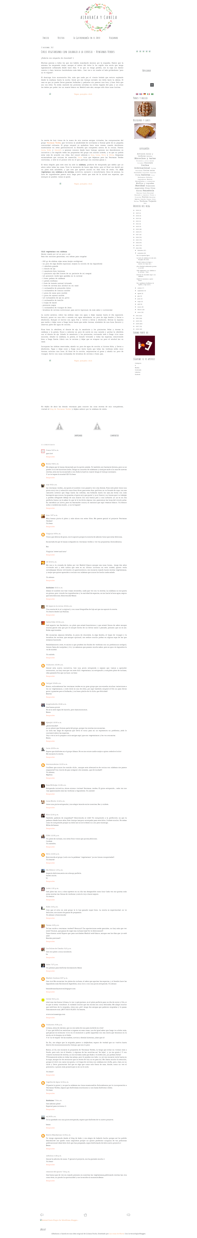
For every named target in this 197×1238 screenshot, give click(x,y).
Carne (151, 161)
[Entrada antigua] (128, 1215)
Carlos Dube (50, 622)
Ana (92, 155)
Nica (48, 815)
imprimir (78, 435)
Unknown (50, 665)
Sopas (149, 199)
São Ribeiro (50, 870)
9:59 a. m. (57, 534)
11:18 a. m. (62, 785)
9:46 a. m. (55, 464)
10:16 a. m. (53, 562)
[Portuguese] (152, 94)
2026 (137, 210)
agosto (139, 293)
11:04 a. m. (66, 1135)
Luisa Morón (51, 801)
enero (139, 312)
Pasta (145, 193)
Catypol (49, 683)
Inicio (46, 38)
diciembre (140, 250)
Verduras (144, 201)
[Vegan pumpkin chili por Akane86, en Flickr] (82, 115)
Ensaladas (138, 172)
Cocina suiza (149, 170)
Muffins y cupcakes (145, 183)
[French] (141, 94)
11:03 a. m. (63, 764)
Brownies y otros (142, 161)
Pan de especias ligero (143, 255)
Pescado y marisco (142, 195)
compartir (114, 435)
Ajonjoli (49, 722)
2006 (138, 329)
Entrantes (146, 172)
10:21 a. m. (59, 588)
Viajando (113, 38)
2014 (137, 242)
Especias (153, 172)
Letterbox (137, 372)
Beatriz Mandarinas (54, 1135)
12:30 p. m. (55, 835)
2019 (137, 229)
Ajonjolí (57, 150)
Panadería (148, 190)
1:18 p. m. (58, 1156)
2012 (137, 248)
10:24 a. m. (68, 606)
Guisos (153, 175)
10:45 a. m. (57, 683)
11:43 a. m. (61, 801)
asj (47, 1116)
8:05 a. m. (52, 1116)
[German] (145, 94)
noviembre (140, 253)
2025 (137, 213)
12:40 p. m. (55, 854)
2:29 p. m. (55, 925)
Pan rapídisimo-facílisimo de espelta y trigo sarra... (145, 283)
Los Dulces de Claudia (54, 948)
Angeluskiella (52, 704)
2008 (137, 323)
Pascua (139, 193)
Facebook (137, 374)
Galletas (145, 175)
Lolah (48, 888)
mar (47, 485)
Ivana (48, 450)
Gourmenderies (52, 764)
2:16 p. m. (54, 907)
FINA (48, 835)
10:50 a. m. (57, 722)
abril (139, 304)
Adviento (141, 154)
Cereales (140, 163)
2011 (137, 315)
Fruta (137, 175)
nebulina (50, 1156)
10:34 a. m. (60, 622)
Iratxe (48, 999)
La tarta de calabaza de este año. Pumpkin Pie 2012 (146, 258)
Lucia (43, 150)
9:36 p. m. (58, 1025)
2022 (137, 221)
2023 (137, 218)
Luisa (98, 155)
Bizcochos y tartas (145, 158)
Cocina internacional (142, 166)
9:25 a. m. (55, 450)
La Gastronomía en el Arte (86, 38)
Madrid (149, 179)
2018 (137, 232)
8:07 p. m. (64, 978)
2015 (137, 240)
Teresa (48, 925)
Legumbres (142, 179)
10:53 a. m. (55, 748)
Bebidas (149, 156)
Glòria (111, 155)
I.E (47, 562)
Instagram (138, 363)
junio (139, 299)
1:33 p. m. (59, 870)
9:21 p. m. (55, 999)
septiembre (140, 290)
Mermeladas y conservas (145, 181)
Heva (103, 155)
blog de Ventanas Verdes (60, 409)
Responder (50, 457)
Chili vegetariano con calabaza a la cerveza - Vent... (146, 271)
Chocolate (148, 163)
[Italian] (149, 94)
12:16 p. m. (54, 815)
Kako (49, 150)
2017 (137, 234)
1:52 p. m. (55, 888)
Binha (48, 464)
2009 (138, 321)
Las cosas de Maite (116, 1234)
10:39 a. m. (59, 665)
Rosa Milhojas (51, 785)
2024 (137, 215)
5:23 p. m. (67, 948)
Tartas (136, 201)
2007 (137, 326)
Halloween (141, 177)
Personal (150, 193)
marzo (139, 307)
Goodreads (138, 370)
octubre (139, 288)
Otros (147, 188)
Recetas (61, 38)
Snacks (143, 199)
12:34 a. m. (65, 1082)
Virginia (49, 534)
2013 (137, 245)
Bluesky (137, 367)
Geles (48, 964)
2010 (137, 318)
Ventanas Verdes (54, 143)
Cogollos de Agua (53, 1082)
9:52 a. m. (53, 485)
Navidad (140, 185)
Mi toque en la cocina (54, 606)
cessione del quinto (54, 1172)
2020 (137, 226)
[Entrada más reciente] (41, 1215)
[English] (137, 94)
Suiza (154, 199)
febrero (139, 309)
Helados (149, 177)
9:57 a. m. (54, 515)
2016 (137, 237)
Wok (145, 203)
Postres (145, 197)
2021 (137, 224)
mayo (139, 301)
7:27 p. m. (54, 964)
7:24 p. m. (66, 1172)
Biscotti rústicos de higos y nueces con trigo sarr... (144, 263)
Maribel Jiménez (53, 978)
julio (138, 296)
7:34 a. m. (58, 1100)
